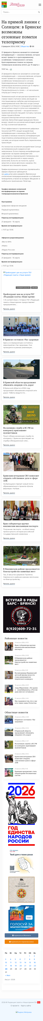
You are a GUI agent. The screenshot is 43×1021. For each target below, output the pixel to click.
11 (10, 962)
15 (30, 962)
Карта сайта (26, 1006)
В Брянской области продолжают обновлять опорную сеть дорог (19, 383)
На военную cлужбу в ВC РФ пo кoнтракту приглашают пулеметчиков (18, 430)
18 (11, 966)
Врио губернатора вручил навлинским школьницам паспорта (20, 524)
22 (30, 966)
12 (16, 962)
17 (6, 966)
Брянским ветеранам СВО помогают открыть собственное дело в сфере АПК (21, 478)
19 (16, 966)
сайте (6, 174)
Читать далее (9, 309)
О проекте (15, 1006)
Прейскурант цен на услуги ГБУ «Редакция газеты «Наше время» (19, 295)
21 (25, 966)
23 (35, 966)
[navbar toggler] (39, 4)
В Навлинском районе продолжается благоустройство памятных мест (21, 570)
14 (25, 962)
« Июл (7, 975)
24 (6, 969)
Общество (25, 46)
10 (6, 962)
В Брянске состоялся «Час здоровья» (21, 339)
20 (21, 966)
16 (35, 962)
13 (20, 962)
